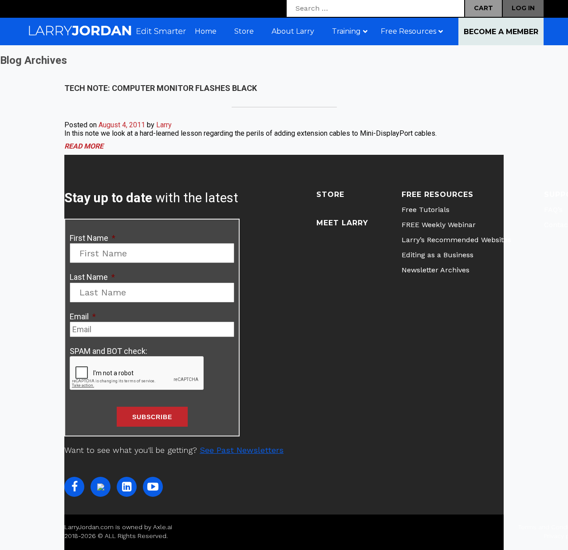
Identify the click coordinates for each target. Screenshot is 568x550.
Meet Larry (342, 223)
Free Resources (437, 194)
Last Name (92, 277)
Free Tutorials (426, 209)
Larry (164, 125)
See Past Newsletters (242, 450)
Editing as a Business (437, 255)
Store (330, 194)
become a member (501, 32)
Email (83, 316)
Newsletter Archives (435, 270)
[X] (100, 487)
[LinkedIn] (127, 487)
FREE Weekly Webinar (439, 224)
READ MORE (83, 146)
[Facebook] (74, 487)
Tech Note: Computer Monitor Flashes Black (160, 88)
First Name (92, 238)
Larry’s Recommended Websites (456, 240)
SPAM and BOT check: (108, 351)
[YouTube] (153, 487)
